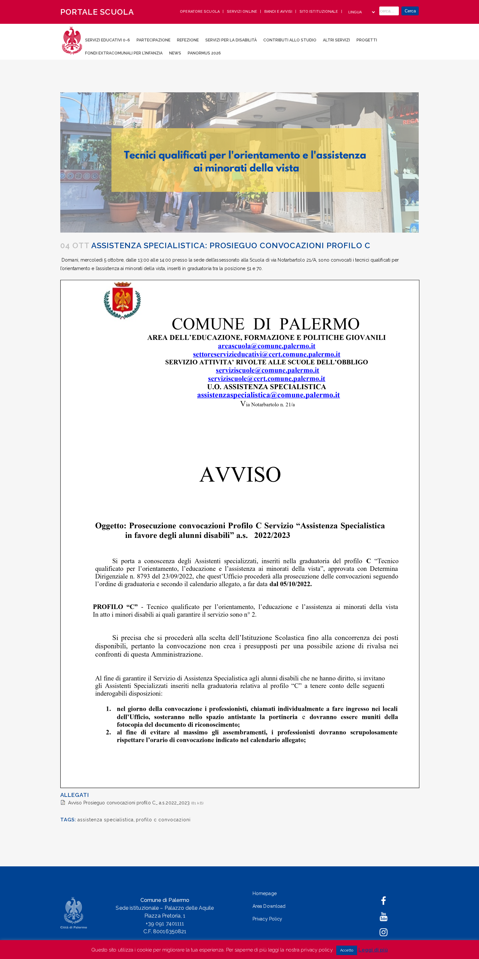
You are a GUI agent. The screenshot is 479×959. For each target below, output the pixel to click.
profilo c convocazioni (163, 819)
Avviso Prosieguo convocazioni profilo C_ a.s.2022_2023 (129, 802)
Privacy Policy (267, 918)
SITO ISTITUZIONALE (319, 11)
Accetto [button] (346, 950)
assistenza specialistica (106, 819)
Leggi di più (372, 950)
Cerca (410, 10)
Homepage (265, 893)
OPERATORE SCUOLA (200, 11)
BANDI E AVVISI (279, 11)
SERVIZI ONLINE (242, 11)
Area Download (269, 906)
